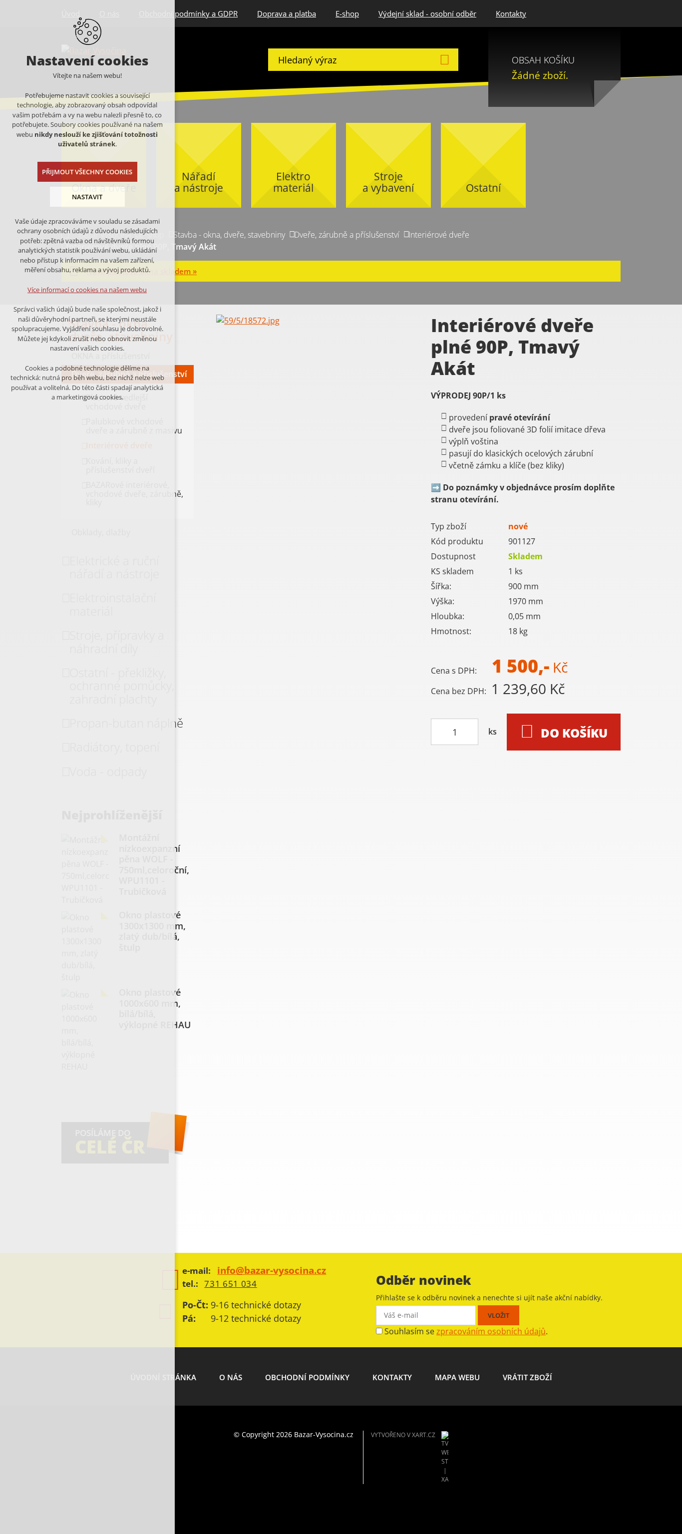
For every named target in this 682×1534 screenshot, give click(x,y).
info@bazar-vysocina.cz (271, 1270)
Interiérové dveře (438, 234)
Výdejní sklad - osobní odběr (427, 13)
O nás (230, 1377)
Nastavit (87, 196)
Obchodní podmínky (307, 1377)
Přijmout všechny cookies (87, 171)
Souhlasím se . (466, 1331)
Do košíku (574, 733)
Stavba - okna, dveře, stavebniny (229, 234)
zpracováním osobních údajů (491, 1331)
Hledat (444, 59)
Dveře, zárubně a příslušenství (346, 234)
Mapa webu (457, 1377)
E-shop (347, 13)
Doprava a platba (286, 13)
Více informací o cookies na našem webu (87, 289)
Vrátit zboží (527, 1377)
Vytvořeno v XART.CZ (403, 1435)
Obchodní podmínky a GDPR (188, 13)
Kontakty (511, 13)
